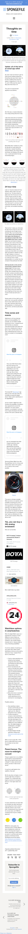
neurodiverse (12, 39)
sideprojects (18, 38)
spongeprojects (18, 386)
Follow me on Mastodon (6, 933)
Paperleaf (20, 929)
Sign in (14, 887)
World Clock (16, 392)
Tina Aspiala (15, 35)
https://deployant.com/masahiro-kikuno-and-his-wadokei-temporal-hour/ (13, 840)
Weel (7, 70)
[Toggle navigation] (14, 18)
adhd (17, 39)
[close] (26, 3)
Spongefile (12, 927)
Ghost (14, 929)
